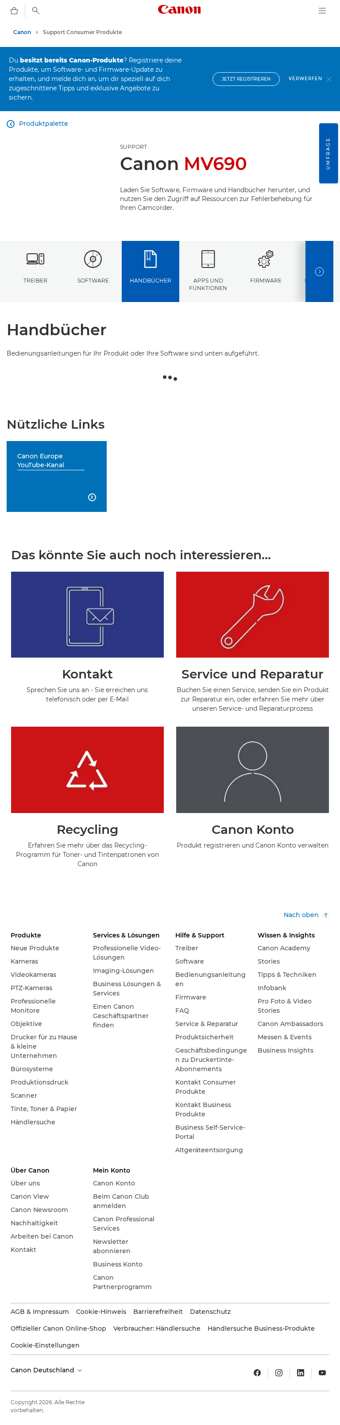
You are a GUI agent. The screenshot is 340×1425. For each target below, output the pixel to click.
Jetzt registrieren (246, 79)
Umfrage (328, 153)
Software (93, 280)
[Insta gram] (278, 1372)
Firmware (266, 280)
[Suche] (36, 11)
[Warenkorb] (14, 11)
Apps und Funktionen (208, 284)
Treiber (35, 280)
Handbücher (150, 280)
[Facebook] (257, 1372)
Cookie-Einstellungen (45, 1345)
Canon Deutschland (43, 1370)
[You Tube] (322, 1372)
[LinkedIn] (300, 1372)
